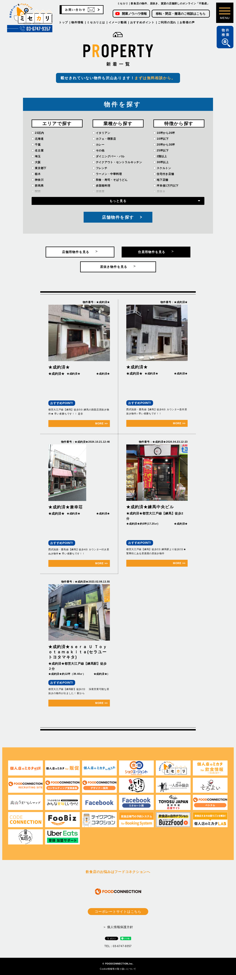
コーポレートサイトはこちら (118, 911)
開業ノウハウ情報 (134, 13)
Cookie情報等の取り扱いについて (118, 969)
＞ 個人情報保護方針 (118, 927)
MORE (101, 423)
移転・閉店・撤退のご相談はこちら (181, 13)
